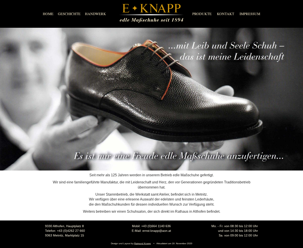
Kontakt (225, 13)
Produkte (202, 13)
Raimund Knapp (142, 243)
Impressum (250, 13)
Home (48, 13)
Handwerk (95, 13)
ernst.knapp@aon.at (156, 230)
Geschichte (69, 13)
